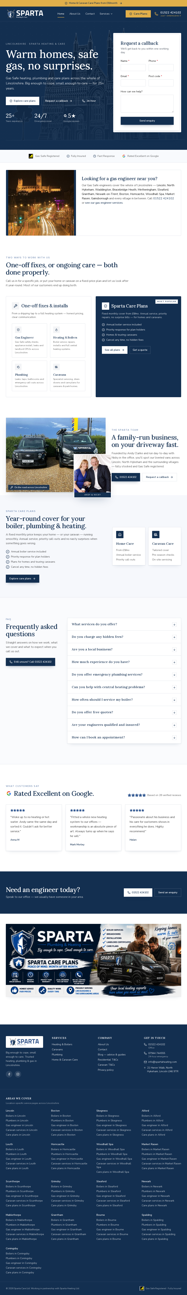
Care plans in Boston (63, 1134)
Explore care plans (25, 101)
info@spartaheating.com (162, 1062)
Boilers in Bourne (106, 1220)
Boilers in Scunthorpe (18, 1186)
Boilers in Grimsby (61, 1186)
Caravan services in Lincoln (21, 1130)
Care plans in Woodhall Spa (112, 1172)
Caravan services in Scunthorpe (24, 1200)
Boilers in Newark (152, 1186)
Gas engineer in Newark (156, 1196)
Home (61, 13)
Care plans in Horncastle (65, 1168)
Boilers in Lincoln (16, 1116)
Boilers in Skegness (107, 1116)
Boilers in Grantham (62, 1220)
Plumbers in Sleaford (108, 1191)
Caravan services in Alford (157, 1130)
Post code (155, 76)
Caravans (57, 1049)
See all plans (112, 350)
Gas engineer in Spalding (156, 1229)
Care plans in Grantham (65, 1239)
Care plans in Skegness (110, 1134)
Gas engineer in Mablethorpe (23, 1229)
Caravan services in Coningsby (23, 1267)
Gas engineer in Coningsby (21, 1263)
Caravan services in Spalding (158, 1234)
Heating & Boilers (62, 1044)
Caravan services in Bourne (112, 1234)
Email (125, 76)
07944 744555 (156, 1053)
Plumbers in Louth (16, 1154)
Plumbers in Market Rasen (157, 1154)
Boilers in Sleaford (107, 1186)
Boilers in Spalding (152, 1220)
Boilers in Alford (151, 1116)
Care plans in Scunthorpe (20, 1205)
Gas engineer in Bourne (110, 1229)
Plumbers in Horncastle (64, 1154)
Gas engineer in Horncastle (67, 1159)
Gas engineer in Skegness (111, 1125)
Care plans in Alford (153, 1134)
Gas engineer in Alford (155, 1125)
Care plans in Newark (154, 1205)
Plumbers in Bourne (107, 1224)
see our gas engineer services (104, 203)
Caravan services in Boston (67, 1130)
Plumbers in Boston (62, 1120)
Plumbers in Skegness (109, 1120)
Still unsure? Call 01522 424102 (32, 662)
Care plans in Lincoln (18, 1134)
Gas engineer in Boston (64, 1125)
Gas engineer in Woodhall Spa (114, 1159)
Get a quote (140, 350)
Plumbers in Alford (152, 1120)
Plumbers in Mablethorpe (20, 1224)
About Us (74, 13)
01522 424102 (163, 198)
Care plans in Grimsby (64, 1205)
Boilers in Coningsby (17, 1253)
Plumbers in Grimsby (63, 1191)
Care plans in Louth (17, 1168)
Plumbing (57, 1054)
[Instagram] (18, 1074)
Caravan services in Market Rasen (161, 1163)
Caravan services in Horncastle (69, 1163)
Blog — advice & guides (112, 1054)
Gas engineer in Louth (18, 1159)
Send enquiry (147, 120)
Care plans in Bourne (108, 1239)
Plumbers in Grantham (64, 1224)
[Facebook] (9, 1074)
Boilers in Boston (61, 1116)
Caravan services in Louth (21, 1163)
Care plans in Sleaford (109, 1205)
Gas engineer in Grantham (66, 1229)
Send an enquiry (167, 892)
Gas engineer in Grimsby (65, 1196)
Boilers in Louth (15, 1149)
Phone (153, 61)
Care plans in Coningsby (20, 1272)
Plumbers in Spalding (154, 1224)
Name (125, 61)
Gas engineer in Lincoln (19, 1125)
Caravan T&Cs (106, 1065)
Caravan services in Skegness (113, 1130)
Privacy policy (106, 1070)
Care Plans (140, 13)
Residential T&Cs (108, 1059)
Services (105, 13)
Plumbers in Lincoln (17, 1120)
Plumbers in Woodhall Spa (111, 1154)
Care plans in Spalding (155, 1239)
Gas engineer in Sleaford (110, 1196)
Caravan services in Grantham (68, 1234)
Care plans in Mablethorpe (21, 1239)
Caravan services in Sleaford (113, 1200)
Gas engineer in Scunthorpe (22, 1196)
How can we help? (131, 91)
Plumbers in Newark (153, 1191)
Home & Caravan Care (65, 1059)
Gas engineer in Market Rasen (159, 1159)
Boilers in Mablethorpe (19, 1220)
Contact (90, 13)
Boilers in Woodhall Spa (110, 1149)
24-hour (91, 101)
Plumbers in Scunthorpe (20, 1191)
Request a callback (56, 101)
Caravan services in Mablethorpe (25, 1234)
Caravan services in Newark (158, 1200)
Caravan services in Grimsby (67, 1200)
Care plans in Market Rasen (158, 1168)
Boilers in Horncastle (63, 1149)
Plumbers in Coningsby (19, 1258)
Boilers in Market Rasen (155, 1149)
